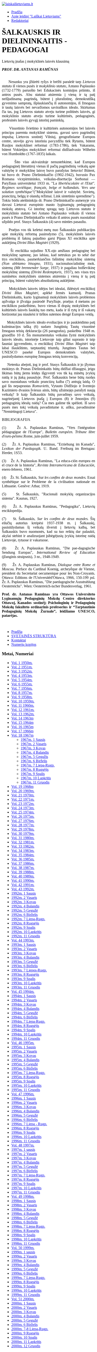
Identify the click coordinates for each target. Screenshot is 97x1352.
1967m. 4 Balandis (35, 752)
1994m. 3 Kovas (23, 1004)
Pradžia (16, 12)
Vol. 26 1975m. (22, 816)
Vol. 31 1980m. (22, 838)
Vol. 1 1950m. (21, 663)
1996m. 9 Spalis (23, 1132)
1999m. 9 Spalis (23, 1286)
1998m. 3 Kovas (23, 1209)
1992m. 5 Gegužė (24, 910)
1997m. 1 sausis (23, 1150)
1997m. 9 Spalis (23, 1184)
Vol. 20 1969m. (22, 791)
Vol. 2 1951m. (21, 667)
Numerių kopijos (23, 644)
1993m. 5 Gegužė (24, 962)
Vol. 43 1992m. (22, 889)
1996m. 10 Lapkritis (26, 1137)
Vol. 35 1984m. (22, 855)
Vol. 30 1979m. (22, 834)
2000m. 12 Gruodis (25, 1346)
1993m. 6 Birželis (24, 966)
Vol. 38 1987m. (22, 868)
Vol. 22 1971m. (22, 799)
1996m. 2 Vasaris (24, 1103)
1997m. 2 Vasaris (24, 1154)
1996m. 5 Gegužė (24, 1115)
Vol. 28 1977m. (22, 825)
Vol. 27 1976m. (22, 821)
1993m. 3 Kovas (23, 953)
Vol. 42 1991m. (22, 885)
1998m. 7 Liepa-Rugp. (28, 1226)
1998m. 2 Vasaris (24, 1205)
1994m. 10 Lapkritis (26, 1034)
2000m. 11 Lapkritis (26, 1342)
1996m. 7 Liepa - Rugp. (29, 1124)
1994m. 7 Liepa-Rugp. (28, 1021)
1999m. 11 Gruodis (25, 1295)
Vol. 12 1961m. (22, 710)
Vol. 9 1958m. (21, 697)
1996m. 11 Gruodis (25, 1141)
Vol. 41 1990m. (22, 880)
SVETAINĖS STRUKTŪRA (33, 636)
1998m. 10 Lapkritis (26, 1239)
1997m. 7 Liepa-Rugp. (28, 1175)
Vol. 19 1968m (22, 787)
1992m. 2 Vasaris (24, 898)
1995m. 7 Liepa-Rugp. (28, 1073)
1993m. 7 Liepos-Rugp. (29, 970)
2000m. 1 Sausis (23, 1303)
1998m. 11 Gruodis (25, 1243)
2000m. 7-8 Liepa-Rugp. (29, 1329)
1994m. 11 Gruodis (25, 1038)
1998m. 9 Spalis (23, 1235)
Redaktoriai (19, 21)
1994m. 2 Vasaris (24, 1000)
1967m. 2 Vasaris (33, 744)
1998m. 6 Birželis (24, 1222)
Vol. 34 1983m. (22, 851)
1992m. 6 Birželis (24, 915)
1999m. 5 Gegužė (24, 1269)
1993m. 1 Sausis (23, 945)
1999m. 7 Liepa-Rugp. (28, 1278)
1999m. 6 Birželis (24, 1273)
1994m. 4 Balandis (25, 1009)
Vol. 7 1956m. (21, 688)
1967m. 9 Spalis (33, 774)
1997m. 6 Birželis (24, 1171)
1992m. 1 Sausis (23, 893)
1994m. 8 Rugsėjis (25, 1026)
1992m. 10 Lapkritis (26, 932)
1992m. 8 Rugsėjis (25, 923)
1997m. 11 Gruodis (25, 1192)
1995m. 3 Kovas (23, 1056)
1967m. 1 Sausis (33, 740)
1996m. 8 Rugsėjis (25, 1128)
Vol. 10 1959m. (22, 701)
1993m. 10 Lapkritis (26, 983)
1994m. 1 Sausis (23, 996)
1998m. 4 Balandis (25, 1214)
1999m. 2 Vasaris (24, 1256)
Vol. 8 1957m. (21, 693)
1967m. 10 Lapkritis (36, 778)
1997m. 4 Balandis (25, 1162)
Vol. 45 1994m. (22, 992)
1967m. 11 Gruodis (35, 782)
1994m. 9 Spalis (23, 1030)
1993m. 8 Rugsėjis (25, 974)
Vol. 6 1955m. (21, 684)
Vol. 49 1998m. (22, 1196)
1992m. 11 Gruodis (25, 936)
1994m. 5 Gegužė (24, 1013)
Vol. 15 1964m (22, 722)
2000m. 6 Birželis (24, 1325)
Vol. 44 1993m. (22, 940)
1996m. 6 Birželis (24, 1120)
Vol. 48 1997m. (22, 1145)
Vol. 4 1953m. (21, 676)
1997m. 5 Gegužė (24, 1167)
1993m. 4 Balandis (25, 957)
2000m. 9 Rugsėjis (25, 1333)
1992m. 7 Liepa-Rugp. (28, 919)
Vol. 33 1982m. (22, 846)
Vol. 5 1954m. (21, 680)
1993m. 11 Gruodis (25, 987)
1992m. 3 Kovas (23, 902)
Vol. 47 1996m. (22, 1094)
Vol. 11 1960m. (22, 705)
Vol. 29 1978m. (22, 829)
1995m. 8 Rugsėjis (25, 1077)
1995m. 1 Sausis (23, 1047)
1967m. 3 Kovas (33, 748)
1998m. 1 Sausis (23, 1201)
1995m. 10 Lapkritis (26, 1085)
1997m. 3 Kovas (23, 1158)
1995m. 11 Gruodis (25, 1090)
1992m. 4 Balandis (25, 906)
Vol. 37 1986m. (22, 863)
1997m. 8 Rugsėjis (25, 1179)
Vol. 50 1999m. (22, 1248)
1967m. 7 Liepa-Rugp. (38, 765)
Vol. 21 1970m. (22, 795)
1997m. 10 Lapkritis (26, 1188)
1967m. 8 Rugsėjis (34, 769)
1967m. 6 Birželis (34, 761)
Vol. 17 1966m (22, 731)
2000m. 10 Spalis (24, 1337)
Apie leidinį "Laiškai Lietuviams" (36, 16)
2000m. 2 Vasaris (24, 1308)
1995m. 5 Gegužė (24, 1064)
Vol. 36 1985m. (22, 859)
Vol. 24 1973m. (22, 808)
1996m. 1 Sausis (23, 1098)
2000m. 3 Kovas (23, 1312)
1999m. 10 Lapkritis (26, 1290)
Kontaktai (18, 640)
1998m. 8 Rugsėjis (25, 1231)
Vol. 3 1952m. (21, 671)
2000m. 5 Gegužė (24, 1320)
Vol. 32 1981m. (22, 842)
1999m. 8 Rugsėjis (25, 1282)
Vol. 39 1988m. (22, 872)
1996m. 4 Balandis (25, 1111)
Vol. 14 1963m (22, 718)
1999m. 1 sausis (23, 1252)
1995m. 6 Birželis (24, 1068)
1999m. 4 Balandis (25, 1265)
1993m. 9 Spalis (23, 979)
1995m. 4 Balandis (25, 1060)
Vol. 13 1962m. (22, 714)
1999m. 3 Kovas (23, 1261)
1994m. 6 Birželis (24, 1017)
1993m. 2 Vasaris (24, 949)
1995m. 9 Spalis (23, 1081)
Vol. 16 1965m (22, 727)
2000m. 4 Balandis (25, 1316)
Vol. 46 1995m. (22, 1043)
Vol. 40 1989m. (22, 876)
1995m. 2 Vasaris (24, 1051)
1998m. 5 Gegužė (24, 1218)
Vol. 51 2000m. (22, 1299)
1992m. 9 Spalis (23, 927)
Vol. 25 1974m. (22, 812)
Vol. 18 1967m (22, 735)
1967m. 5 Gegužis (34, 757)
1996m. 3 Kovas (23, 1107)
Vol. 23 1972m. (22, 804)
